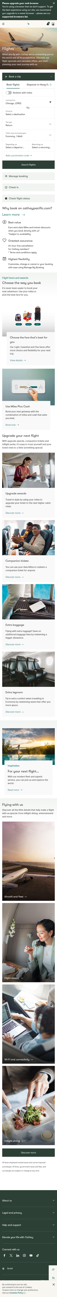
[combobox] (28, 124)
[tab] (13, 85)
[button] (28, 107)
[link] (28, 318)
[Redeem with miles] (9, 92)
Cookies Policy (16, 1293)
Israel (10, 1268)
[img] (54, 3)
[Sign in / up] (53, 24)
